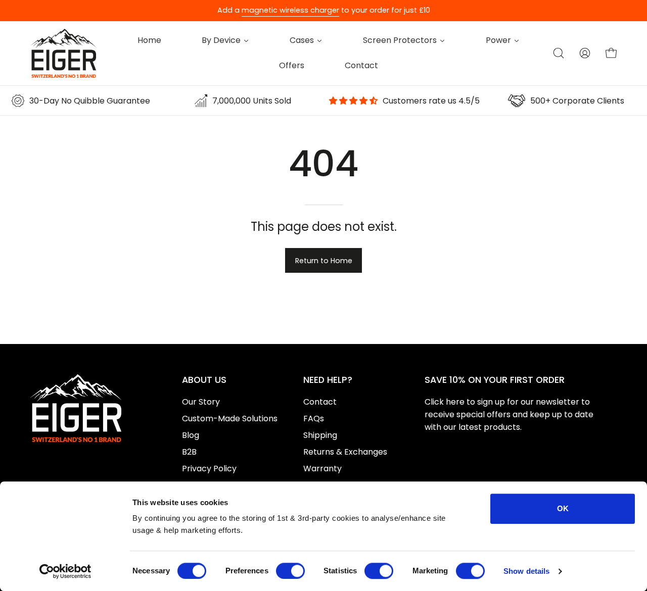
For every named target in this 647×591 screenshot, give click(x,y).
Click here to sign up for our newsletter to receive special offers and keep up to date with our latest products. (509, 414)
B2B (189, 452)
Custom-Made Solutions (230, 418)
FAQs (313, 418)
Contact (320, 402)
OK (563, 508)
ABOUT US (204, 379)
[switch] (290, 571)
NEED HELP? (327, 379)
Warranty (322, 468)
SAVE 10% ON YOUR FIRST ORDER (495, 379)
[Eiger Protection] (63, 53)
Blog (190, 435)
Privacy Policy (209, 468)
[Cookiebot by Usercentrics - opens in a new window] (65, 571)
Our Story (201, 402)
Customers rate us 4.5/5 (431, 101)
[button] (558, 53)
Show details (526, 571)
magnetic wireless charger (290, 10)
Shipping (320, 435)
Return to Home (323, 261)
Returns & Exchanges (345, 452)
